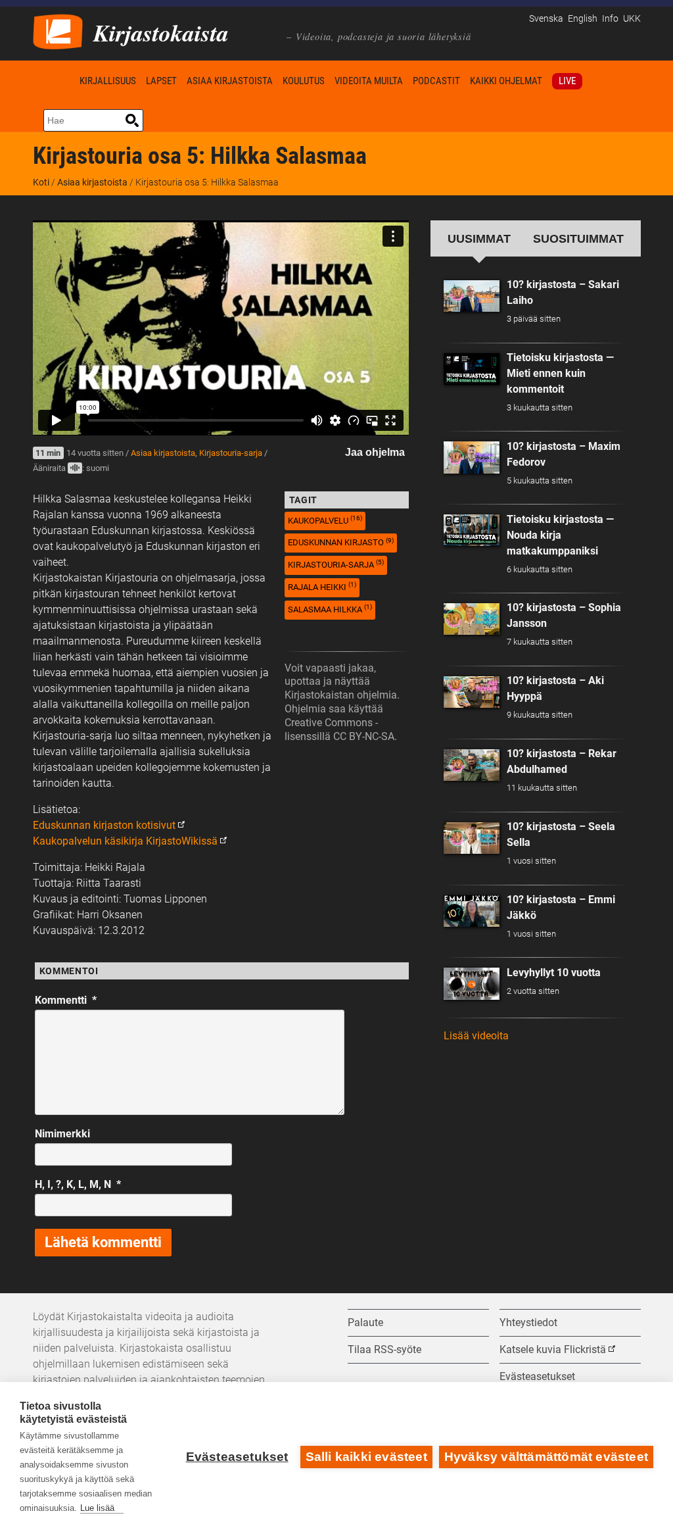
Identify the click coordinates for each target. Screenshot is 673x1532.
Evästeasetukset (237, 1457)
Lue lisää (97, 1508)
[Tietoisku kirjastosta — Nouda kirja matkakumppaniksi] (472, 530)
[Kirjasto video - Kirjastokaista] (58, 31)
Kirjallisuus (108, 81)
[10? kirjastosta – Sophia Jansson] (472, 619)
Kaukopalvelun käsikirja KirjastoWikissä (125, 841)
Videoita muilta (369, 81)
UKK (632, 18)
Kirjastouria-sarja (230, 453)
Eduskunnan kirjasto (341, 542)
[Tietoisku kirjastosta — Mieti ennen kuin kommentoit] (472, 369)
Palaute (365, 1322)
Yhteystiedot (528, 1322)
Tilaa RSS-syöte (384, 1349)
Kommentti (66, 1000)
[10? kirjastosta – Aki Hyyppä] (472, 692)
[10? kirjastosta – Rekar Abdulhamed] (472, 765)
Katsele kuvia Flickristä (552, 1349)
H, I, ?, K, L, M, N (78, 1184)
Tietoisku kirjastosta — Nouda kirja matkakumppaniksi (560, 535)
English (582, 18)
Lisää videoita (476, 1035)
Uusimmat (479, 238)
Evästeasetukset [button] (537, 1376)
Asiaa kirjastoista (230, 81)
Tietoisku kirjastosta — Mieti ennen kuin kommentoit (560, 373)
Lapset (161, 81)
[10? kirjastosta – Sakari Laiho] (472, 296)
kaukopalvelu (325, 520)
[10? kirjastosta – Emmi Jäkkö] (472, 911)
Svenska (546, 18)
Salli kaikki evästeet (366, 1457)
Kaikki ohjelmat (506, 81)
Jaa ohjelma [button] (375, 452)
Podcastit (436, 81)
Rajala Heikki (322, 586)
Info (610, 18)
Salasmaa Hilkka (330, 608)
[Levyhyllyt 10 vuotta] (472, 983)
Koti (54, 81)
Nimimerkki (62, 1133)
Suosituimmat (578, 238)
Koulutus (304, 81)
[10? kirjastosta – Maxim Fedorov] (472, 457)
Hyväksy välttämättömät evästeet (546, 1457)
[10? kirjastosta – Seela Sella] (472, 838)
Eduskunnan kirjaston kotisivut (104, 825)
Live (567, 81)
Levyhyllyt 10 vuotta (554, 972)
